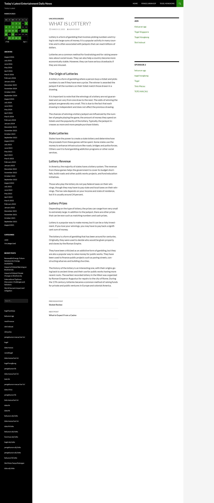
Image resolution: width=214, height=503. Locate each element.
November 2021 (10, 214)
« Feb (7, 42)
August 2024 (9, 99)
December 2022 (10, 169)
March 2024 (9, 116)
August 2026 (9, 57)
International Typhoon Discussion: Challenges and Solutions (14, 282)
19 (26, 31)
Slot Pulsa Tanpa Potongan (14, 463)
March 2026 (9, 74)
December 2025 (10, 85)
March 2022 (9, 200)
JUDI (6, 240)
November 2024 (10, 88)
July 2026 (8, 60)
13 (6, 31)
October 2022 (9, 176)
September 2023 (10, 137)
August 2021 (9, 225)
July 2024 (8, 102)
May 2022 (8, 193)
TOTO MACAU (141, 91)
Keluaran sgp (140, 26)
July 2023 (8, 144)
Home (135, 3)
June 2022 (8, 190)
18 (23, 31)
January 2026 (9, 81)
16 (16, 31)
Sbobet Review (56, 303)
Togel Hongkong (142, 37)
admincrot (74, 29)
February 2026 (10, 78)
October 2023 (9, 134)
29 (13, 38)
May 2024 (8, 109)
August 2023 (9, 141)
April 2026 (8, 71)
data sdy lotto (9, 468)
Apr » (25, 42)
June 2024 (8, 106)
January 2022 (9, 207)
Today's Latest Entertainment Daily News (28, 3)
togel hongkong (141, 75)
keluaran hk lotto (10, 458)
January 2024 (9, 123)
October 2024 (9, 92)
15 (13, 31)
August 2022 (9, 183)
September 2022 (10, 179)
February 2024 (10, 120)
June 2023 (8, 148)
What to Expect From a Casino (62, 313)
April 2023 (8, 155)
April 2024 (8, 113)
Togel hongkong (167, 3)
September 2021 (10, 221)
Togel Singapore (142, 32)
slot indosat (8, 326)
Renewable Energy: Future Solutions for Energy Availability (14, 261)
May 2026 (8, 67)
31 (19, 38)
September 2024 (10, 95)
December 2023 (10, 127)
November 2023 (10, 130)
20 (6, 34)
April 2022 (8, 197)
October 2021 (9, 218)
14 (9, 31)
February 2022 (10, 204)
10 (19, 27)
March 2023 (9, 158)
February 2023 (10, 162)
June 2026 (8, 64)
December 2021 (10, 211)
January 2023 (9, 165)
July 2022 (8, 186)
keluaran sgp (140, 70)
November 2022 (10, 172)
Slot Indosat (140, 42)
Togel (137, 81)
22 (13, 34)
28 (9, 38)
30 (16, 38)
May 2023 (8, 151)
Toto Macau (140, 86)
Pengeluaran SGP (148, 3)
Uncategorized (56, 19)
